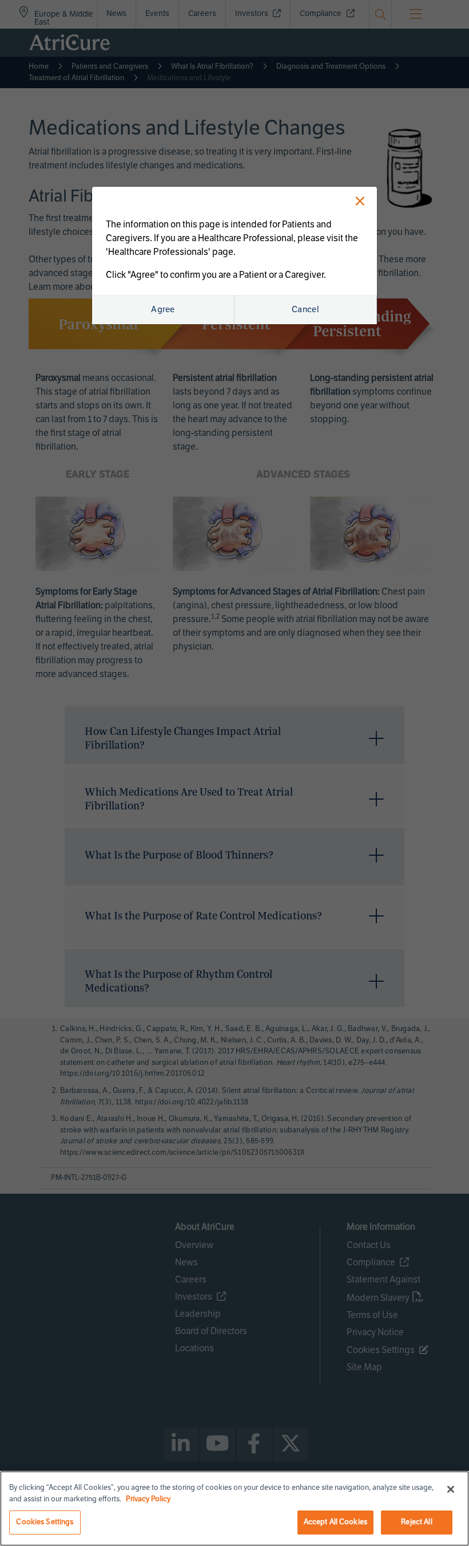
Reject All (416, 1522)
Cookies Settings (44, 1522)
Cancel (305, 309)
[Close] (450, 1489)
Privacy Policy (148, 1499)
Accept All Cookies (335, 1522)
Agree (163, 309)
